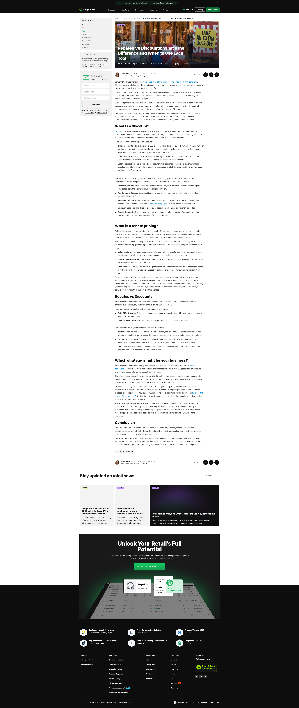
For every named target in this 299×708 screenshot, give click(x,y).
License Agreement (199, 702)
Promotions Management (125, 451)
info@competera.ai (202, 659)
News (84, 28)
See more (208, 475)
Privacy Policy (102, 112)
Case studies (86, 41)
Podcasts (85, 34)
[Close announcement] (217, 3)
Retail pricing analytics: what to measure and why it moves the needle (95, 65)
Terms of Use (89, 112)
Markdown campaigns (157, 203)
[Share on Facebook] (211, 74)
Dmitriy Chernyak (140, 76)
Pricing (200, 10)
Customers (154, 10)
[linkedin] (201, 676)
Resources (128, 18)
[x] (205, 676)
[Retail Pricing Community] (206, 667)
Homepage (118, 18)
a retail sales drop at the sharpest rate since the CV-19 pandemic (169, 82)
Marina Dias (127, 73)
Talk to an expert (149, 567)
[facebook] (196, 676)
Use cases (85, 44)
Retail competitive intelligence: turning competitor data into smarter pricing (95, 60)
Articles (137, 18)
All (83, 24)
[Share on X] (216, 74)
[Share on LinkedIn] (205, 74)
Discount (119, 131)
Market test (213, 10)
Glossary (85, 47)
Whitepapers (86, 37)
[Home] (87, 9)
